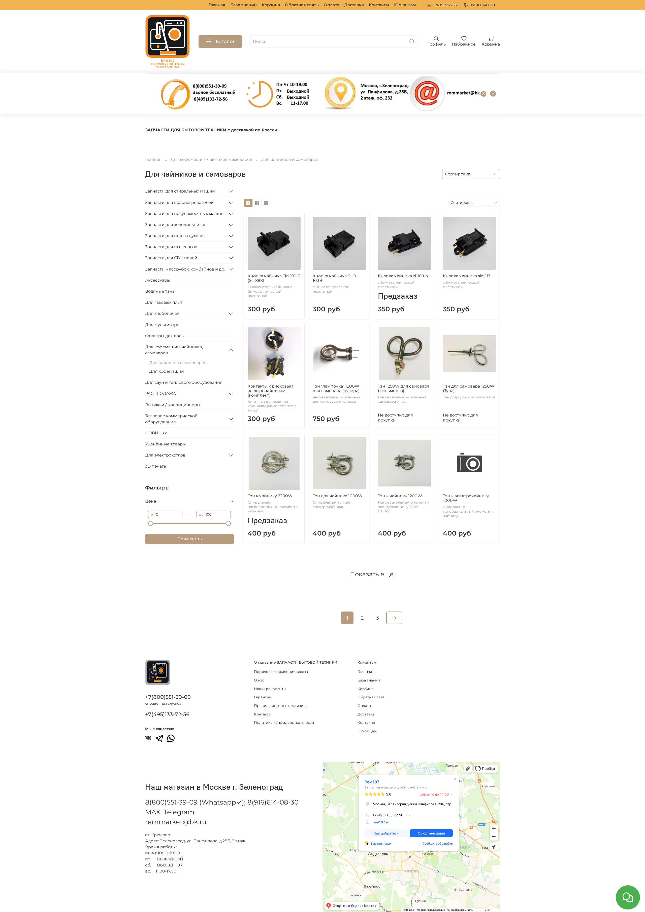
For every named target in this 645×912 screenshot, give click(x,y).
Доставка (354, 5)
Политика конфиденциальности (284, 722)
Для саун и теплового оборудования (183, 382)
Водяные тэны (160, 291)
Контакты (379, 5)
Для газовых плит (163, 302)
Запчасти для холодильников (176, 224)
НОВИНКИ (156, 433)
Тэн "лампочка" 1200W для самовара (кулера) (336, 388)
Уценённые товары (165, 444)
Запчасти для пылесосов (171, 246)
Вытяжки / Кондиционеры (172, 404)
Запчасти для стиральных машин (180, 191)
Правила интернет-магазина (281, 705)
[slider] (150, 523)
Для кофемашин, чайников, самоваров (211, 159)
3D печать (155, 466)
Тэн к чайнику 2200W (270, 495)
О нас (259, 680)
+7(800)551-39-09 (168, 697)
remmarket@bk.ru (175, 822)
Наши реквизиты (270, 689)
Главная (217, 5)
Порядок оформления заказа (281, 671)
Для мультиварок (163, 324)
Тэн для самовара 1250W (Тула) (468, 388)
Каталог (225, 41)
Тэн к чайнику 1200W (400, 495)
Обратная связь (302, 5)
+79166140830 (482, 5)
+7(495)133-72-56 (167, 714)
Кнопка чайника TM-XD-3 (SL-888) (274, 278)
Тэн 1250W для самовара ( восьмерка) (403, 388)
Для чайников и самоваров (178, 362)
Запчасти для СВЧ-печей (171, 257)
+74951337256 (445, 5)
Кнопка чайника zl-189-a (403, 276)
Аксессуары (157, 280)
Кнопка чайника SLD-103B (335, 278)
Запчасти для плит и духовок (175, 235)
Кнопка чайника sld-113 (467, 276)
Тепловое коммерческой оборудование (171, 418)
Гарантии (263, 697)
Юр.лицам (405, 5)
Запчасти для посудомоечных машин (184, 213)
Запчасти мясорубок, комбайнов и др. (185, 269)
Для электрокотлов (165, 455)
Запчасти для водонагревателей (179, 202)
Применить (189, 539)
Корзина (271, 5)
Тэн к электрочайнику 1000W (466, 498)
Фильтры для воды (165, 335)
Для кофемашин (166, 371)
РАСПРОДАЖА (160, 393)
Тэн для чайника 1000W (338, 495)
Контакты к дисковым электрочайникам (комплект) (270, 391)
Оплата (331, 5)
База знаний (243, 5)
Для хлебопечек (162, 313)
